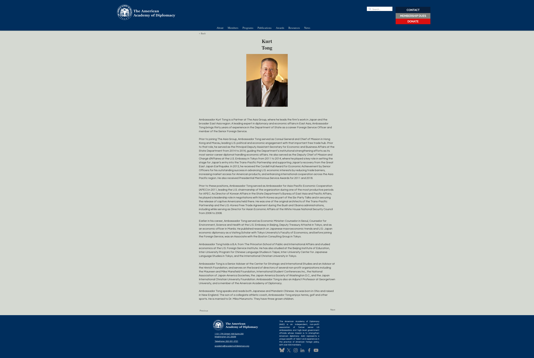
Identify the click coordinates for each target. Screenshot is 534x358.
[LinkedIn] (302, 350)
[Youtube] (316, 350)
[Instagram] (295, 350)
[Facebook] (309, 350)
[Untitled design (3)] (282, 350)
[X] (288, 350)
